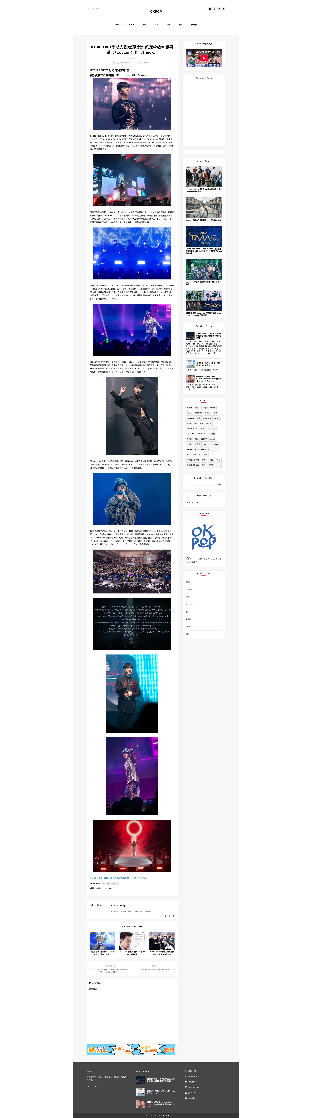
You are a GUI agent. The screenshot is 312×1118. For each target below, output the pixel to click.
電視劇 (188, 619)
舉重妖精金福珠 (193, 465)
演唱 (187, 634)
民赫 (218, 460)
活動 (180, 25)
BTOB (189, 423)
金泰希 (211, 465)
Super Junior (209, 408)
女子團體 (189, 590)
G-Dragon (213, 429)
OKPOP (156, 12)
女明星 (188, 627)
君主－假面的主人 (193, 455)
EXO (215, 413)
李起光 (115, 63)
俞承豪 (212, 439)
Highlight (124, 63)
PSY (196, 439)
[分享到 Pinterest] (117, 883)
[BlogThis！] (110, 883)
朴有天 (203, 429)
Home (118, 25)
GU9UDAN (190, 418)
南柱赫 (208, 423)
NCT (201, 423)
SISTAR (204, 439)
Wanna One (190, 604)
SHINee (208, 413)
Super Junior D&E (202, 450)
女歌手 (188, 597)
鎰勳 (218, 465)
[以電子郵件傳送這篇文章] (108, 883)
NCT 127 (190, 434)
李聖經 (189, 439)
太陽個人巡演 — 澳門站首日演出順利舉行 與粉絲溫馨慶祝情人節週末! (208, 336)
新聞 (144, 25)
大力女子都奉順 (193, 460)
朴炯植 (212, 434)
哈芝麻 (189, 408)
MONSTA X (207, 418)
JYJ (195, 423)
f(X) (216, 450)
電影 (187, 612)
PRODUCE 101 (192, 429)
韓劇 (156, 25)
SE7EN (189, 450)
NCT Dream (214, 444)
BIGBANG (198, 413)
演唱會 (188, 582)
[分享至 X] (113, 883)
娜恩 (203, 460)
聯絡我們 (194, 25)
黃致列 (197, 408)
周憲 (205, 455)
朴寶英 (211, 460)
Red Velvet (202, 434)
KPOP (131, 25)
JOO (204, 444)
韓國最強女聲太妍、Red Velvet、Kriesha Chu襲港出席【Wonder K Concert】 (208, 379)
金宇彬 (189, 444)
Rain (216, 418)
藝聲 (203, 465)
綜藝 (168, 25)
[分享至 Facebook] (115, 883)
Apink (189, 413)
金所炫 (197, 444)
